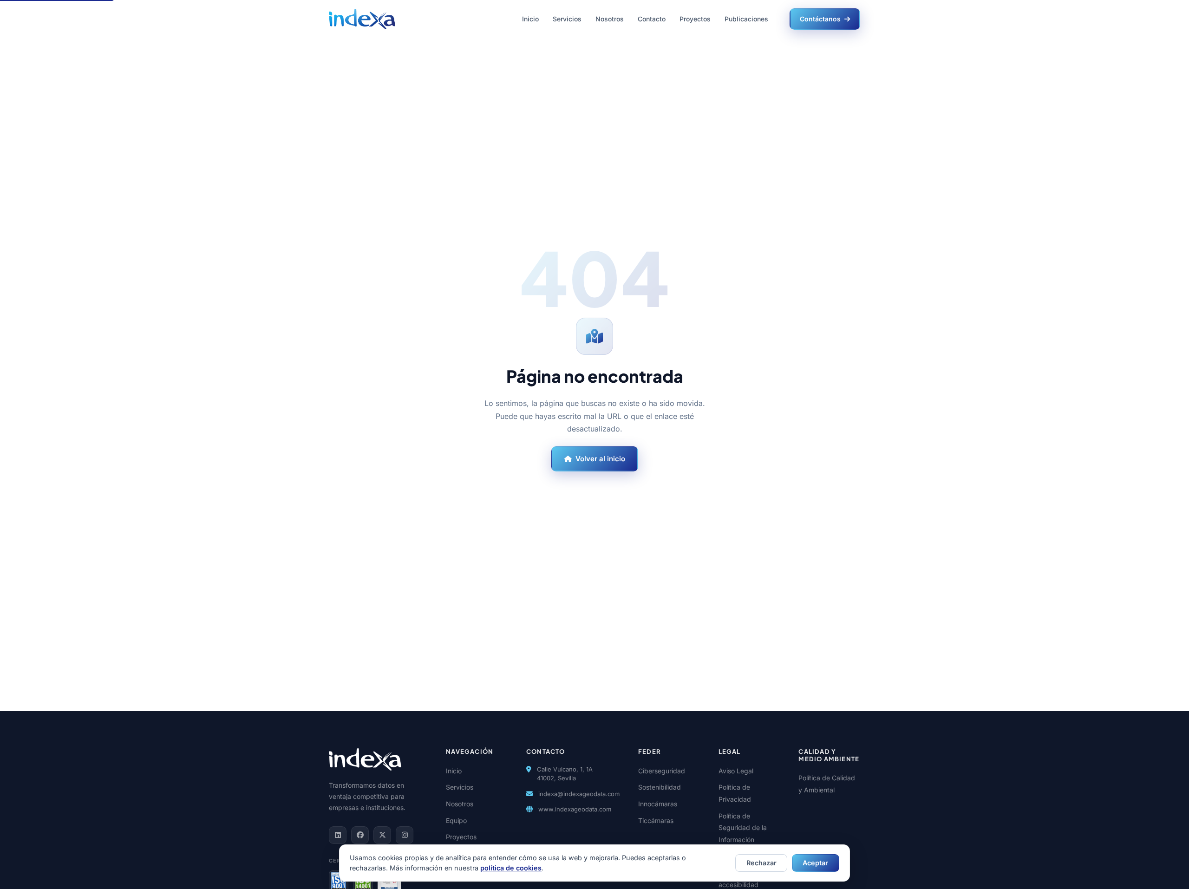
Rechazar (761, 863)
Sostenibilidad (659, 787)
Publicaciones (746, 19)
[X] (382, 835)
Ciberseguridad (661, 771)
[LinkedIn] (337, 835)
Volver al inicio (600, 458)
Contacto (652, 19)
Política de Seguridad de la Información (743, 827)
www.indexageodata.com (574, 809)
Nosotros (609, 19)
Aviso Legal (736, 771)
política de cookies (511, 868)
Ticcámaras (655, 820)
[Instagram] (404, 835)
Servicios (567, 19)
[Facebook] (360, 835)
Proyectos (695, 19)
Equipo (456, 820)
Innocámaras (657, 804)
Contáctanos (820, 19)
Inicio (530, 19)
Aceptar (815, 863)
